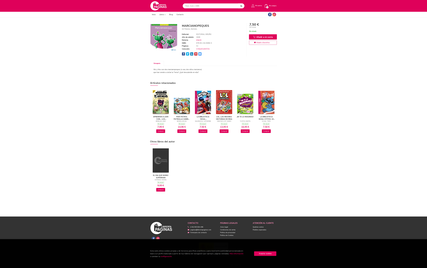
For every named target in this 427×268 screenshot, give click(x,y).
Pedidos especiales (259, 230)
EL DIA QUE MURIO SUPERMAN (160, 176)
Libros (161, 14)
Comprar (161, 131)
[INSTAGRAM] (274, 14)
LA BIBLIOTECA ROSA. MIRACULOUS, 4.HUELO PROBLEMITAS (203, 118)
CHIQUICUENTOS (203, 49)
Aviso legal (224, 227)
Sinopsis (157, 63)
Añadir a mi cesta (264, 37)
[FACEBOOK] (270, 14)
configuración (166, 256)
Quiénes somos (258, 227)
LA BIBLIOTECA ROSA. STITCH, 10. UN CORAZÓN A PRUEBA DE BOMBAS (266, 118)
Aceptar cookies (265, 253)
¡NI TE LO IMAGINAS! (245, 117)
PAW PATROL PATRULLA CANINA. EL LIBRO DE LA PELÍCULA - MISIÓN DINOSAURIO (182, 118)
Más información (236, 253)
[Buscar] (241, 5)
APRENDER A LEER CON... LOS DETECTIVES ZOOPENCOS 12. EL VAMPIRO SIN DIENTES (161, 118)
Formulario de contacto (198, 232)
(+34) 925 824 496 (196, 227)
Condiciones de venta (227, 230)
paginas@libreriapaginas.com (200, 230)
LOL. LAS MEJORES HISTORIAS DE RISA (224, 118)
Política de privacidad (227, 232)
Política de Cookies (227, 235)
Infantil (198, 40)
